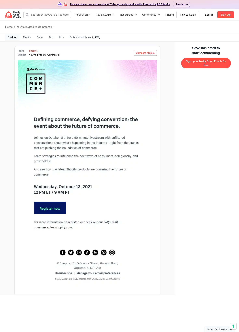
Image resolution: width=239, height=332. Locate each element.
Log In (209, 14)
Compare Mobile (145, 52)
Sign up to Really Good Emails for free (206, 63)
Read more (182, 4)
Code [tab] (40, 37)
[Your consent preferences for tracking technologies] (233, 326)
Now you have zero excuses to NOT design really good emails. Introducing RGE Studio (120, 4)
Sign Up (226, 14)
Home (9, 26)
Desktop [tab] (12, 37)
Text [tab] (51, 37)
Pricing (169, 14)
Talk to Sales (188, 14)
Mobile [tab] (27, 37)
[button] (83, 15)
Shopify (33, 50)
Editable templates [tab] (84, 37)
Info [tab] (61, 37)
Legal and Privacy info (219, 329)
